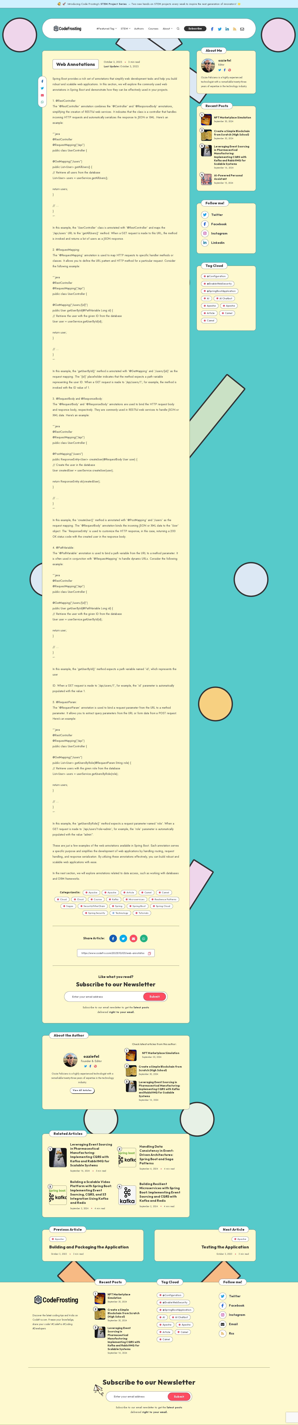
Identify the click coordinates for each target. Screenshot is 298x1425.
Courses (153, 28)
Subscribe (195, 28)
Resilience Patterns (165, 899)
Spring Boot (139, 906)
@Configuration (216, 276)
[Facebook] (212, 29)
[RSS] (235, 29)
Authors (139, 28)
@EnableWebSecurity (219, 283)
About (166, 28)
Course (98, 899)
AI (208, 298)
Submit (155, 996)
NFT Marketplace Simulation (160, 1053)
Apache (93, 892)
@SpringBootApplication (221, 291)
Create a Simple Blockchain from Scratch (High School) (160, 1068)
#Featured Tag (105, 28)
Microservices (137, 899)
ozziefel (91, 1056)
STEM (124, 28)
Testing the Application (225, 1246)
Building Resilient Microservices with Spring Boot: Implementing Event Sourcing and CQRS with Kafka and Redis (160, 1192)
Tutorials (143, 913)
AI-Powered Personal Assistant (228, 177)
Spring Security (96, 913)
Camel (148, 892)
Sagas (69, 906)
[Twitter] (220, 29)
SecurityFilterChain (94, 906)
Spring (118, 906)
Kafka (115, 899)
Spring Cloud (163, 906)
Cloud (63, 899)
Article (130, 892)
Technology (122, 913)
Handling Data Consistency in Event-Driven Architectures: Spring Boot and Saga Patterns (157, 1154)
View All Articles (82, 1090)
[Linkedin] (227, 29)
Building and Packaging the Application (89, 1246)
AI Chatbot (226, 298)
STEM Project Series (114, 4)
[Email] (242, 29)
